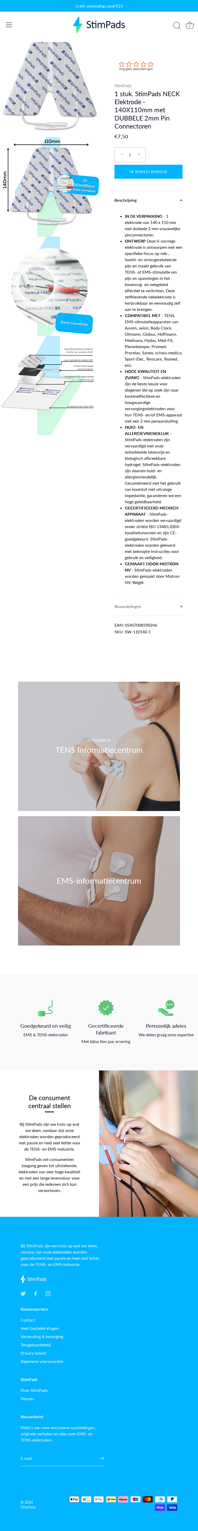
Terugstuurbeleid (36, 1344)
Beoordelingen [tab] (127, 606)
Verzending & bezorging (42, 1336)
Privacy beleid (33, 1352)
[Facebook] (35, 1292)
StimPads (122, 85)
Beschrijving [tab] (125, 200)
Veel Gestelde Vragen (40, 1328)
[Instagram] (48, 1292)
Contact (28, 1319)
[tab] (148, 403)
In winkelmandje (148, 172)
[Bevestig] (101, 1458)
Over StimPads (34, 1390)
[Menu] (9, 25)
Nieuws (27, 1398)
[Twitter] (23, 1292)
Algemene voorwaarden (42, 1361)
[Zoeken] (177, 25)
